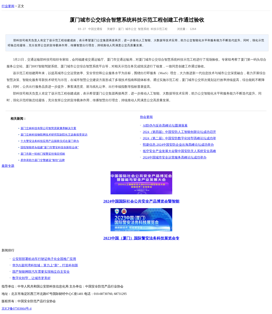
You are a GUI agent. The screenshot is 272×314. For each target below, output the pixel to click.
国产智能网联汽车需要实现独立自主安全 (41, 271)
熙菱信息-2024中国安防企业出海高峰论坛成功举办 (178, 144)
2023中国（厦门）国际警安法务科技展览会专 (141, 238)
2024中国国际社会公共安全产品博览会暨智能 (141, 201)
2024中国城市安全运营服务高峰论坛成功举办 (174, 157)
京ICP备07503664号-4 (16, 308)
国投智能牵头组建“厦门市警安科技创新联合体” (50, 147)
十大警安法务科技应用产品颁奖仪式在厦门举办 (50, 141)
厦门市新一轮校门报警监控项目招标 (43, 153)
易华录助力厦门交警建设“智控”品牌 (43, 160)
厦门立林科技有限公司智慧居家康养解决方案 (48, 128)
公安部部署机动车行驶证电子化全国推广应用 (44, 259)
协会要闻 (146, 117)
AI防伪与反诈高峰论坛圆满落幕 (165, 125)
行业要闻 (8, 6)
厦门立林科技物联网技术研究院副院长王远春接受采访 (54, 134)
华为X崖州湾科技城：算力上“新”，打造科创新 (45, 265)
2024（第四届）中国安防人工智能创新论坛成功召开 (179, 132)
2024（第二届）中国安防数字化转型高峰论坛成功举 (179, 138)
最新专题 (8, 165)
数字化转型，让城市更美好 (31, 278)
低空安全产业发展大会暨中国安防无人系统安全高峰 (179, 151)
